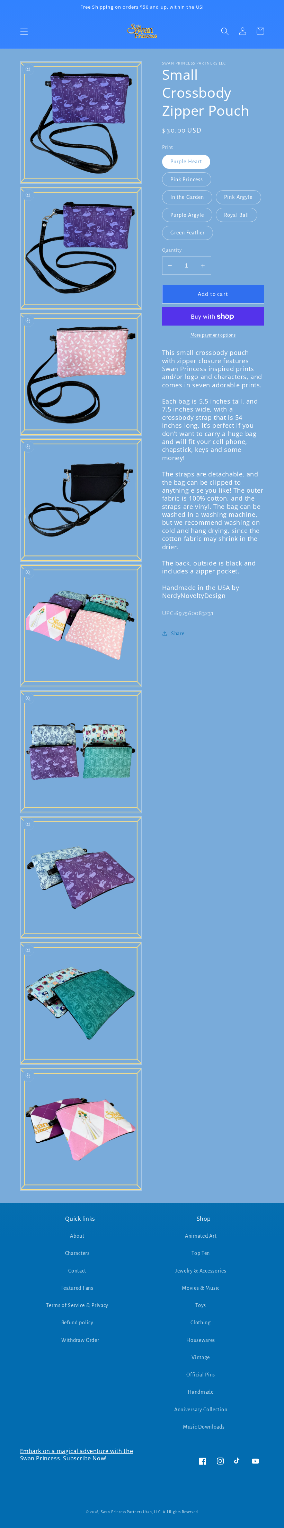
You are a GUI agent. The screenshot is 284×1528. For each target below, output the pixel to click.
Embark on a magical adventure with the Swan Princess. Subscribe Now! (76, 1454)
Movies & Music (201, 1288)
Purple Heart (186, 161)
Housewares (200, 1340)
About (77, 1236)
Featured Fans (77, 1288)
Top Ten (201, 1253)
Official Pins (200, 1374)
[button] (24, 31)
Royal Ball (236, 215)
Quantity (172, 250)
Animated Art (200, 1236)
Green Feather (187, 232)
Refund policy (77, 1322)
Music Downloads (203, 1427)
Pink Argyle (238, 197)
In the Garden (187, 197)
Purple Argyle (187, 215)
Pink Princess (186, 179)
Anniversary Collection (200, 1409)
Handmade (201, 1392)
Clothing (200, 1322)
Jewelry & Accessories (201, 1271)
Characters (77, 1253)
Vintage (201, 1357)
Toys (200, 1305)
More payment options (213, 335)
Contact (77, 1271)
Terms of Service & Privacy (77, 1305)
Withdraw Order (80, 1340)
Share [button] (177, 633)
